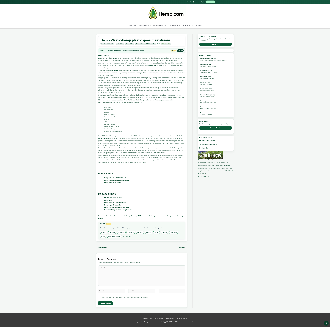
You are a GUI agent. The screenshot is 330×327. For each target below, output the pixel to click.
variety (114, 58)
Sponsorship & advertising (208, 144)
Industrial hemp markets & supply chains (118, 210)
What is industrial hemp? (113, 198)
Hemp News (132, 25)
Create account (210, 2)
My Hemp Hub (187, 25)
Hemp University (144, 25)
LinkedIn (112, 232)
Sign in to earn (127, 236)
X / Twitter (121, 232)
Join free (180, 50)
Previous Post (101, 247)
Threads (148, 232)
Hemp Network (173, 25)
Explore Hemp (147, 318)
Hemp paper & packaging (112, 182)
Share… (103, 232)
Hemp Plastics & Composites (146, 43)
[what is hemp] (210, 154)
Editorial (120, 43)
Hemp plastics (103, 138)
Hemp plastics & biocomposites (115, 178)
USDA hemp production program (149, 216)
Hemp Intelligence (158, 25)
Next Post (183, 247)
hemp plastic (114, 70)
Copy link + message (114, 236)
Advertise (199, 25)
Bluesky (164, 232)
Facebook (131, 232)
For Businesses (169, 318)
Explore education (215, 128)
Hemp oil (200, 160)
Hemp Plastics (103, 55)
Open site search (215, 44)
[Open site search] (326, 323)
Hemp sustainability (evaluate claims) (117, 180)
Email (103, 236)
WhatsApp (173, 232)
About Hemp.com (181, 318)
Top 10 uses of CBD (204, 176)
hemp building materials (219, 160)
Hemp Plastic (151, 65)
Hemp (101, 50)
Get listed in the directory (207, 140)
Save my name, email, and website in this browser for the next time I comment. (124, 297)
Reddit (156, 232)
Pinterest (139, 232)
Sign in (202, 2)
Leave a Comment (107, 43)
